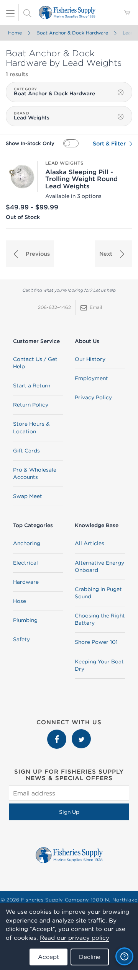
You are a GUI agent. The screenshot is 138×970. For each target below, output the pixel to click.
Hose (19, 601)
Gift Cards (26, 450)
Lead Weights (64, 163)
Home (15, 33)
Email (96, 307)
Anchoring (26, 543)
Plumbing (25, 620)
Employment (91, 378)
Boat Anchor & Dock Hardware (72, 33)
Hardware (26, 581)
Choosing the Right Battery (100, 619)
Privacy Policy (93, 397)
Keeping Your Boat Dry (99, 665)
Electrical (25, 562)
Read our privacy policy (74, 937)
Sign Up (69, 811)
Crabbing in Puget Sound (98, 593)
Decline (89, 956)
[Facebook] (57, 733)
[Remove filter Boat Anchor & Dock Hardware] (121, 92)
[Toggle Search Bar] (27, 12)
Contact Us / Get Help (35, 363)
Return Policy (30, 404)
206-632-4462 (54, 307)
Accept (48, 956)
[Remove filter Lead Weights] (121, 116)
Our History (90, 359)
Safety (21, 639)
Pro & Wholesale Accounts (34, 473)
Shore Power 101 (96, 642)
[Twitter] (81, 733)
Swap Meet (27, 496)
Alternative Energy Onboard (99, 566)
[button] (30, 253)
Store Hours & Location (31, 427)
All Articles (89, 543)
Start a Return (31, 385)
